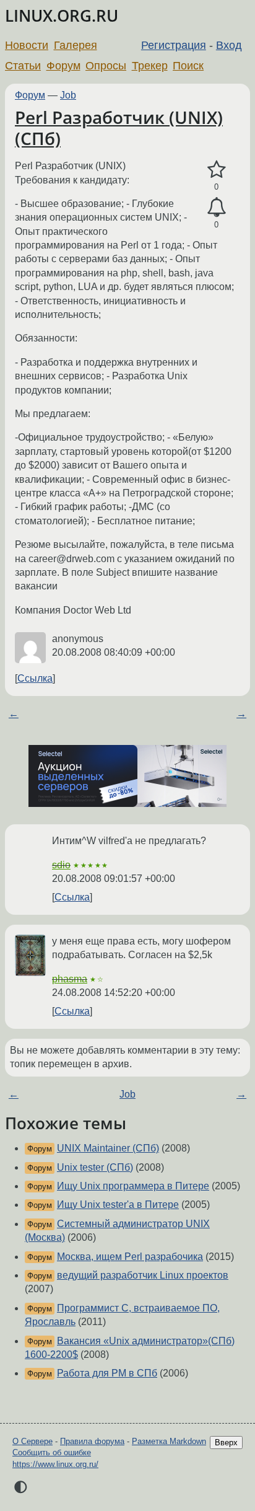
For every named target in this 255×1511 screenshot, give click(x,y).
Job (68, 95)
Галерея (75, 45)
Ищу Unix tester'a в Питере (118, 1204)
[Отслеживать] (216, 207)
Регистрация (173, 45)
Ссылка (35, 678)
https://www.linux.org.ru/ (55, 1464)
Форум (63, 65)
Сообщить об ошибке (51, 1452)
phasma (69, 979)
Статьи (23, 65)
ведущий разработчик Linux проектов (142, 1275)
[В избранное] (216, 170)
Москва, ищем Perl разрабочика (130, 1256)
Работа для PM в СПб (107, 1373)
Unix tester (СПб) (95, 1167)
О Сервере (32, 1441)
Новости (26, 45)
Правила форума (92, 1441)
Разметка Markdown (169, 1441)
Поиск (188, 65)
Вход (229, 45)
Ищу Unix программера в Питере (133, 1186)
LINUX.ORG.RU (61, 16)
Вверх (226, 1442)
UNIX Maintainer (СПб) (108, 1148)
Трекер (150, 65)
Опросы (105, 65)
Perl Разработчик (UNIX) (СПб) (119, 127)
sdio (61, 865)
